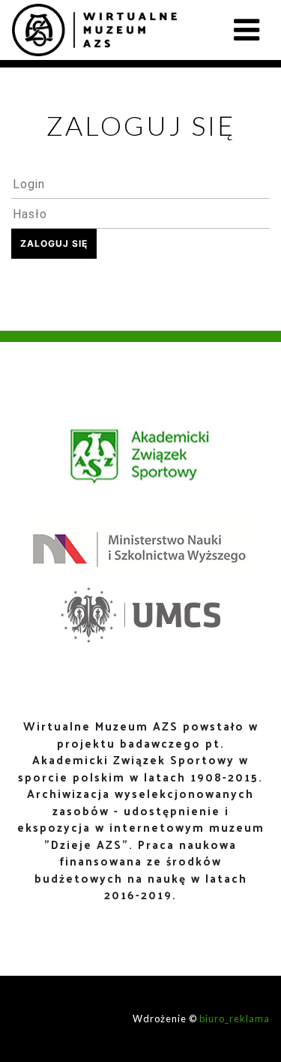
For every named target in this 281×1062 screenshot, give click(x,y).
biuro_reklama (234, 1018)
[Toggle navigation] (246, 30)
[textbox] (140, 184)
